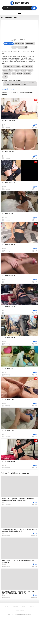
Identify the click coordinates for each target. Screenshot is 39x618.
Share (14, 47)
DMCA (32, 607)
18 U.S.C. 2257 (19, 610)
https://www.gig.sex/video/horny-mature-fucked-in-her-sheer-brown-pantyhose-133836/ (19, 83)
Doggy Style (6, 73)
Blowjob (23, 70)
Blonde (17, 70)
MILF (13, 73)
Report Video (19, 43)
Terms (24, 607)
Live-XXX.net (17, 614)
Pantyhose (27, 73)
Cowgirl (30, 70)
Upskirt (5, 77)
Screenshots (30, 43)
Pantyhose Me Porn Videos (12, 66)
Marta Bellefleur (27, 66)
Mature (19, 73)
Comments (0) (22, 47)
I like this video (12, 40)
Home (6, 607)
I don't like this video (15, 40)
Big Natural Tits (8, 70)
